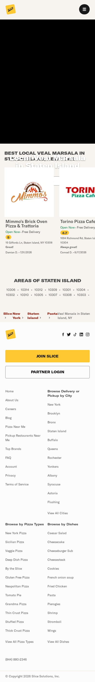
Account (11, 467)
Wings (52, 631)
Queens (53, 449)
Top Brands (13, 449)
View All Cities (58, 513)
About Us (11, 400)
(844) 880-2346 (16, 659)
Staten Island (33, 316)
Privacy (10, 475)
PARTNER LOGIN (47, 372)
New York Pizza (16, 533)
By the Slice (13, 569)
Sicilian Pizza (14, 542)
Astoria (53, 493)
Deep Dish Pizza (16, 560)
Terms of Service (16, 484)
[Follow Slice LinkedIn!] (81, 335)
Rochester (54, 458)
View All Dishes (58, 642)
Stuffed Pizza (14, 622)
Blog (8, 418)
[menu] (84, 9)
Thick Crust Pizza (17, 631)
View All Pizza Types (19, 642)
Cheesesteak (56, 560)
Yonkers (53, 467)
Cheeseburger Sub (60, 551)
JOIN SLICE (47, 356)
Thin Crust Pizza (16, 613)
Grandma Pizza (16, 604)
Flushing (53, 502)
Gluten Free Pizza (17, 577)
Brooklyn (54, 413)
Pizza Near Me (15, 427)
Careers (10, 409)
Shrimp (53, 613)
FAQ (8, 458)
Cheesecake (56, 542)
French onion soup (61, 577)
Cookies (53, 569)
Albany (52, 475)
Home (9, 391)
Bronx (52, 422)
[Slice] (10, 9)
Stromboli (54, 622)
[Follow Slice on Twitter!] (69, 335)
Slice (7, 314)
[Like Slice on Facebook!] (63, 335)
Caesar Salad (57, 533)
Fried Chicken (57, 586)
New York (17, 316)
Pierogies (54, 604)
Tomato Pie (13, 595)
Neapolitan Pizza (17, 586)
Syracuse (54, 484)
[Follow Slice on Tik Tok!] (75, 335)
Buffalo (53, 440)
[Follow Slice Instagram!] (88, 335)
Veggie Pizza (14, 551)
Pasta (52, 314)
